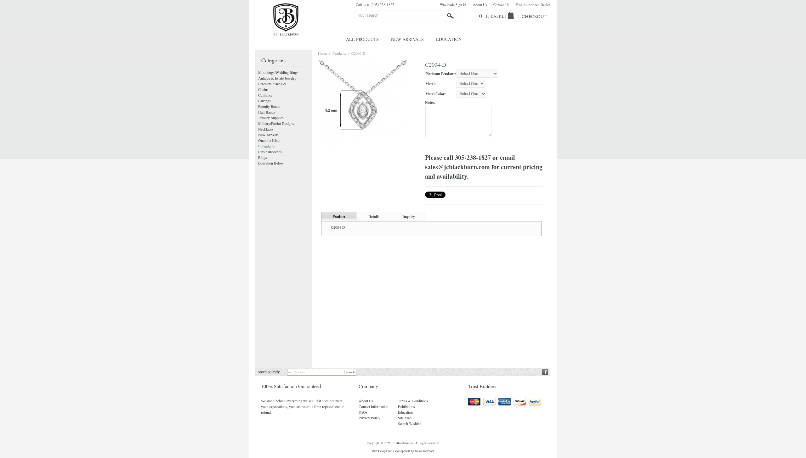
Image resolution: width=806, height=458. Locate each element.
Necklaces (265, 128)
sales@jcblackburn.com (457, 166)
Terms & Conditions (413, 400)
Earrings (264, 100)
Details (373, 216)
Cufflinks (265, 95)
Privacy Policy (369, 417)
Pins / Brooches (270, 151)
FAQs (363, 412)
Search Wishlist (409, 423)
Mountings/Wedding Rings (278, 72)
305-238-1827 (473, 157)
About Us (480, 4)
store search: (269, 372)
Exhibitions (406, 406)
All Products (362, 39)
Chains (263, 89)
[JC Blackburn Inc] (285, 19)
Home (322, 53)
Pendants (339, 53)
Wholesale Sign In (453, 4)
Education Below (271, 162)
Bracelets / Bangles (272, 83)
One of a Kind (269, 140)
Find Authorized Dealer (533, 4)
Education (449, 39)
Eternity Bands (269, 106)
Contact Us (501, 4)
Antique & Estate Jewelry (277, 78)
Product (338, 216)
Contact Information (374, 406)
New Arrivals (407, 39)
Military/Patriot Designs (276, 123)
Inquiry (408, 216)
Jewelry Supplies (271, 117)
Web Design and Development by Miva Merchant (403, 451)
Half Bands (266, 111)
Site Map (405, 417)
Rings (262, 157)
